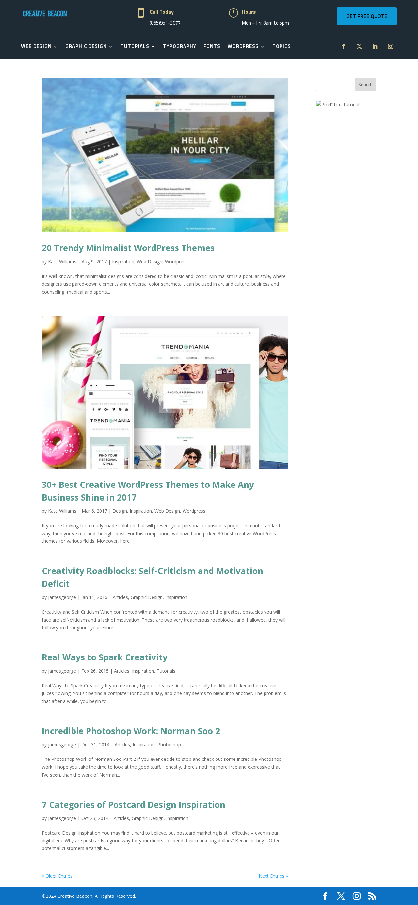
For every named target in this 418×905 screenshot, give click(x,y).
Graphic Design (86, 46)
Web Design (36, 46)
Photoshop (169, 745)
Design (119, 511)
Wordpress (176, 261)
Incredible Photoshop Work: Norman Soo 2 (131, 731)
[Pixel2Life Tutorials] (339, 104)
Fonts (211, 46)
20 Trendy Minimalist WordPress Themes (128, 248)
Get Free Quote (366, 16)
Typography (179, 46)
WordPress (243, 46)
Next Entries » (273, 876)
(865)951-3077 (165, 22)
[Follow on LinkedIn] (374, 46)
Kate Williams (62, 261)
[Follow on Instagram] (390, 46)
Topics (281, 46)
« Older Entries (57, 876)
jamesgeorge (62, 597)
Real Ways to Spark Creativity (105, 657)
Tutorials (135, 46)
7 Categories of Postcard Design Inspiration (133, 805)
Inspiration (123, 261)
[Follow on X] (359, 46)
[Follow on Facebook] (343, 46)
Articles (120, 597)
